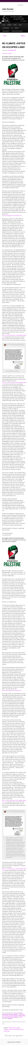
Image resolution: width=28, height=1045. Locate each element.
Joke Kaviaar (7, 9)
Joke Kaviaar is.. (5, 31)
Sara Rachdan (14, 1017)
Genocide (20, 1013)
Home (3, 24)
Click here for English (7, 53)
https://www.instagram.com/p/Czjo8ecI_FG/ (12, 215)
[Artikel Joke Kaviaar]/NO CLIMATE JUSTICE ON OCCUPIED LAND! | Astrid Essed (14, 1029)
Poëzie (15, 24)
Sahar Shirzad (7, 1017)
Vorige (4, 35)
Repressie (15, 1014)
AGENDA (9, 24)
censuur (16, 1013)
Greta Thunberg (14, 1015)
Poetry (20, 24)
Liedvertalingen (5, 28)
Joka (21, 1017)
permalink (10, 1018)
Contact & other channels (17, 31)
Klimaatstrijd (5, 1014)
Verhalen (17, 28)
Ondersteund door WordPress (14, 1042)
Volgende (23, 35)
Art (12, 28)
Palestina (10, 1014)
